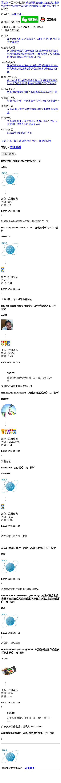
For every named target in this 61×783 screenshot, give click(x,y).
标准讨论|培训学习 (50, 100)
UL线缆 (30, 65)
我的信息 (48, 2)
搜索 (29, 141)
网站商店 (51, 5)
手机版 (4, 2)
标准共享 (21, 100)
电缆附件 (31, 54)
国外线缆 (12, 65)
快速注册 (38, 2)
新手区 (10, 39)
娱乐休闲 (35, 124)
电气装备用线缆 (50, 50)
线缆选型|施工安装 (17, 121)
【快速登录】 (16, 14)
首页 (3, 141)
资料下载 (36, 141)
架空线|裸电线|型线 (17, 50)
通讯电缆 (21, 54)
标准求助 (12, 100)
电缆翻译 (16, 5)
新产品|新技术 (36, 68)
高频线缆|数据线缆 (19, 68)
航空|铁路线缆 (52, 54)
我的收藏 (33, 5)
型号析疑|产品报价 (24, 39)
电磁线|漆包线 (34, 50)
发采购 (24, 5)
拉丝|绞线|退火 (14, 80)
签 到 (11, 154)
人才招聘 (21, 141)
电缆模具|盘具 (40, 92)
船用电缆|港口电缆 (31, 57)
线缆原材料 (13, 92)
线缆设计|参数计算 (36, 121)
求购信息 (14, 42)
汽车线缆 (21, 65)
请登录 (29, 2)
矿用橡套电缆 (14, 57)
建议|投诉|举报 (24, 132)
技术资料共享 (33, 100)
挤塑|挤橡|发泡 (29, 80)
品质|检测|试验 (14, 109)
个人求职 (38, 39)
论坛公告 (12, 132)
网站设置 (47, 141)
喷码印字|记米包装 (46, 83)
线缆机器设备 (26, 92)
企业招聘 (48, 39)
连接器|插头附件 (42, 65)
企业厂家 (52, 92)
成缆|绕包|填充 (44, 80)
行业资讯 (50, 121)
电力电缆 (12, 54)
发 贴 (4, 154)
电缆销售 (36, 109)
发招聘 (42, 5)
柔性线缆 (15, 147)
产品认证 (27, 109)
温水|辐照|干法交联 (27, 83)
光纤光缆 (40, 54)
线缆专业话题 (24, 124)
